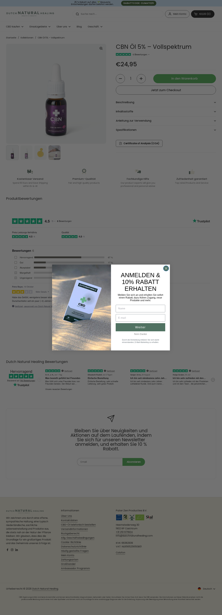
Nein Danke (140, 334)
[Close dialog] (166, 268)
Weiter (140, 327)
